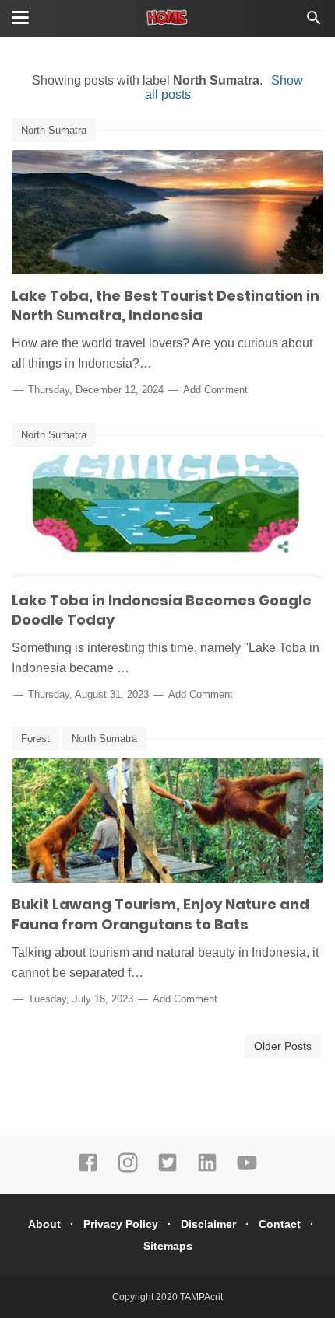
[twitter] (167, 1169)
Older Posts (283, 1046)
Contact (280, 1224)
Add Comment (215, 390)
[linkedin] (207, 1169)
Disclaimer (208, 1224)
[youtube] (247, 1169)
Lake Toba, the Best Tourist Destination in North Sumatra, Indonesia (165, 306)
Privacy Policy (120, 1224)
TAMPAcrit (201, 1297)
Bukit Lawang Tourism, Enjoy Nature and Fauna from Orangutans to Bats (160, 914)
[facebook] (88, 1169)
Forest (35, 738)
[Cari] (314, 22)
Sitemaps (167, 1246)
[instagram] (127, 1169)
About (44, 1224)
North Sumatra (53, 130)
